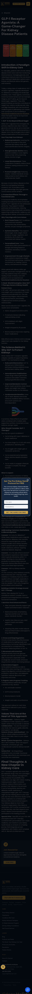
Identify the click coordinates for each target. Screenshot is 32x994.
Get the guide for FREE (16, 512)
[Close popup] (28, 480)
